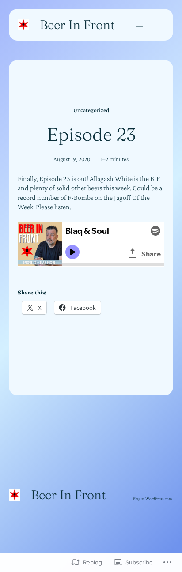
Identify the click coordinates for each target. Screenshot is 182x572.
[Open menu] (139, 24)
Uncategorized (91, 110)
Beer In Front (77, 24)
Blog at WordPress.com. (153, 498)
